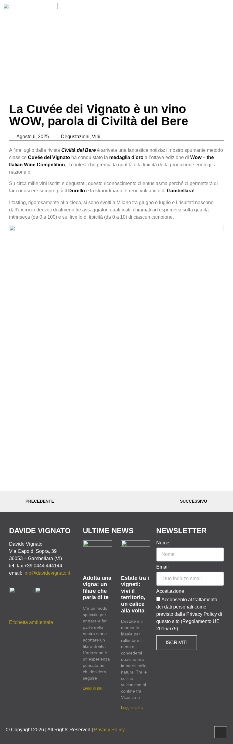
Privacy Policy (109, 729)
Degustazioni (75, 136)
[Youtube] (204, 17)
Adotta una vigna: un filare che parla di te (97, 588)
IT (225, 17)
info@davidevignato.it (47, 573)
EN (217, 17)
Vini (96, 136)
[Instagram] (195, 17)
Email (162, 567)
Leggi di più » (94, 688)
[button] (175, 17)
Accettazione (170, 591)
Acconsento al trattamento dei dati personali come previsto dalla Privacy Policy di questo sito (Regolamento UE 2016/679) (189, 614)
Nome (162, 542)
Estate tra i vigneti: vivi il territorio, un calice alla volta (135, 594)
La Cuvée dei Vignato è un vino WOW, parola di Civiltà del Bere (98, 115)
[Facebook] (187, 17)
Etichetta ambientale (31, 622)
